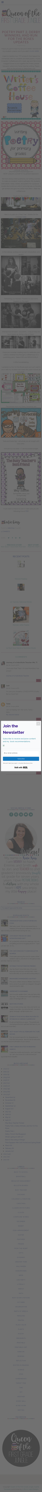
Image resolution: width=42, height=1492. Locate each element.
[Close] (38, 724)
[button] (21, 745)
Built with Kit (21, 767)
